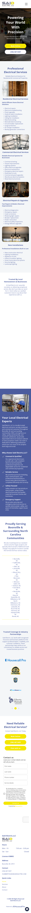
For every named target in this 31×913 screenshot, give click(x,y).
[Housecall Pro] (19, 906)
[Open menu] (26, 4)
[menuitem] (15, 881)
